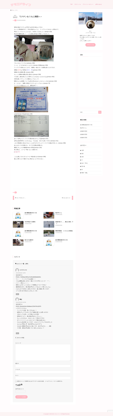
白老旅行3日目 (83, 131)
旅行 (82, 153)
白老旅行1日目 (83, 137)
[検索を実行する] (99, 112)
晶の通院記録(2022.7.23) (86, 124)
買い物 (83, 166)
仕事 (82, 150)
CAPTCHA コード (19, 389)
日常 (82, 156)
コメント (18, 343)
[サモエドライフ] (20, 4)
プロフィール (90, 44)
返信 (17, 294)
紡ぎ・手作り (84, 163)
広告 (15, 152)
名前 (17, 363)
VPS (18, 152)
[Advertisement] (43, 176)
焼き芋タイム (83, 128)
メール (17, 369)
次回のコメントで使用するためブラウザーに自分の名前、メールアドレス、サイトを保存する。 (40, 381)
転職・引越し (84, 172)
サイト (17, 375)
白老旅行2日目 (83, 134)
